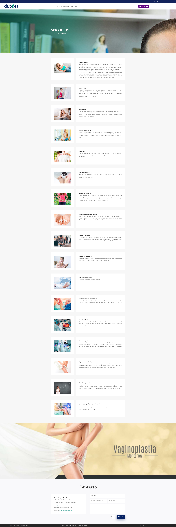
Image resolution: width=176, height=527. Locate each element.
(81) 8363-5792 (67, 505)
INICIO (58, 6)
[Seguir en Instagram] (154, 1)
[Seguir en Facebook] (152, 1)
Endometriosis (143, 6)
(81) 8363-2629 (59, 505)
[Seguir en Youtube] (157, 1)
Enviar (120, 516)
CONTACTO (77, 6)
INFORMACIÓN (64, 6)
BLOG (72, 6)
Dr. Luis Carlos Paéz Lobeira (65, 510)
